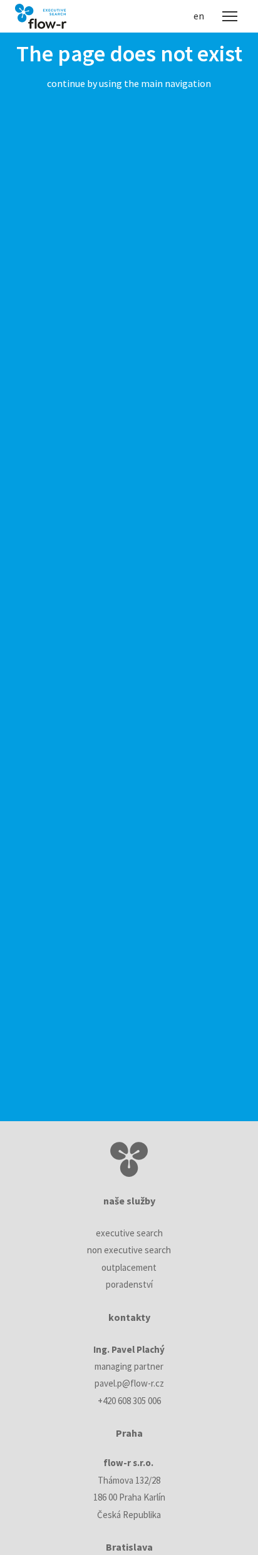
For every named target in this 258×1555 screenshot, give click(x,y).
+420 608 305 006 (129, 1401)
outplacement (129, 1267)
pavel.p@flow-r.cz (129, 1383)
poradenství (129, 1284)
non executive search (129, 1250)
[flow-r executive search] (40, 16)
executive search (129, 1233)
